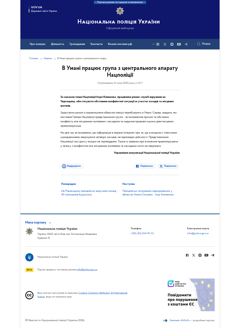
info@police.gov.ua (197, 233)
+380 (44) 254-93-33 (142, 233)
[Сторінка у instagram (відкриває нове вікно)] (172, 44)
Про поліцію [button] (37, 44)
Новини (48, 58)
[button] (38, 223)
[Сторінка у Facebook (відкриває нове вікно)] (158, 44)
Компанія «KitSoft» (180, 320)
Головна (33, 58)
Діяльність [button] (57, 44)
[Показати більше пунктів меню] (153, 44)
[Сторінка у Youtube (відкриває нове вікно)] (179, 44)
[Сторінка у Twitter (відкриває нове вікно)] (165, 44)
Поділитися (146, 166)
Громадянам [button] (77, 44)
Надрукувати (74, 166)
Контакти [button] (97, 44)
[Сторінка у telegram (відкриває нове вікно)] (186, 44)
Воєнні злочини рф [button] (120, 44)
